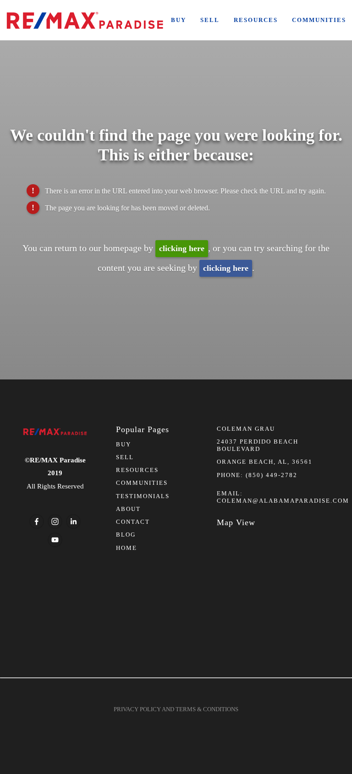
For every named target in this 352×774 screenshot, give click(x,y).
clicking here (181, 248)
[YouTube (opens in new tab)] (55, 539)
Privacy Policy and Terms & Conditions (176, 709)
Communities (319, 19)
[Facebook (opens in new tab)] (36, 521)
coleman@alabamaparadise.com (283, 500)
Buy (178, 19)
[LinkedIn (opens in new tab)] (73, 521)
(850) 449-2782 (271, 475)
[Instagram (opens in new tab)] (55, 521)
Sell (210, 19)
